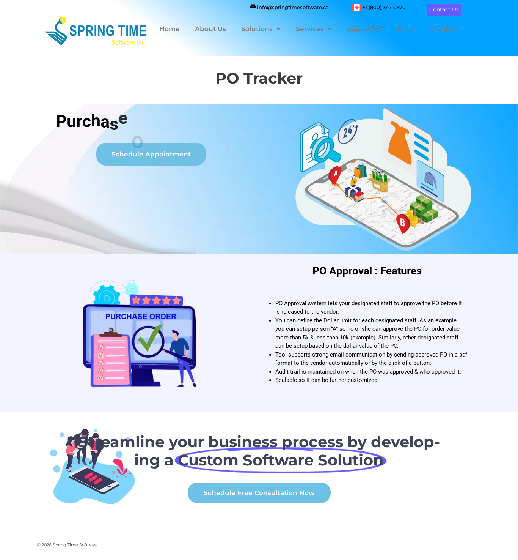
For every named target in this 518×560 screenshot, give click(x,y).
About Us (210, 29)
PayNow (442, 29)
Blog (405, 29)
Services (310, 29)
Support (360, 29)
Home (169, 29)
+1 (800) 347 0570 (384, 7)
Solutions (257, 29)
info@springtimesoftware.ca (293, 7)
